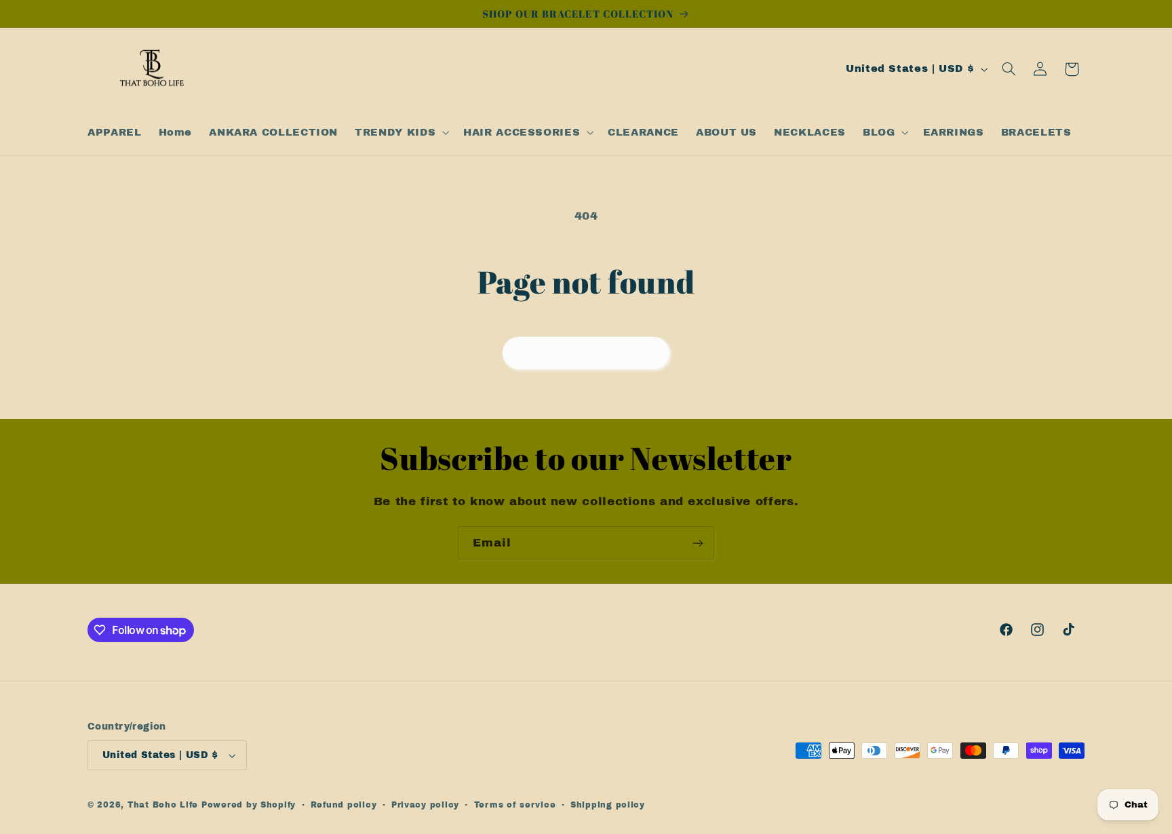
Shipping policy (607, 805)
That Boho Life (163, 805)
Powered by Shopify (248, 805)
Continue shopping (586, 352)
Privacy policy (425, 805)
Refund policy (344, 805)
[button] (401, 132)
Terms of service (515, 805)
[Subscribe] (698, 542)
